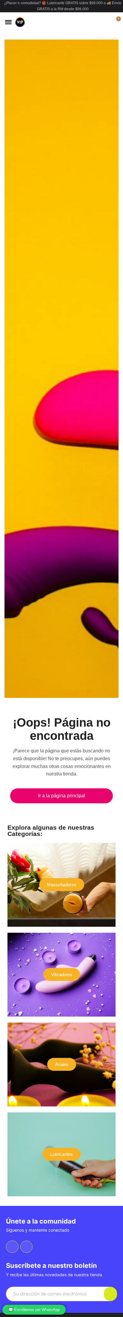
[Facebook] (12, 1247)
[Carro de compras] (115, 22)
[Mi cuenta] (106, 22)
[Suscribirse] (110, 1294)
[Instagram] (26, 1247)
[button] (95, 22)
